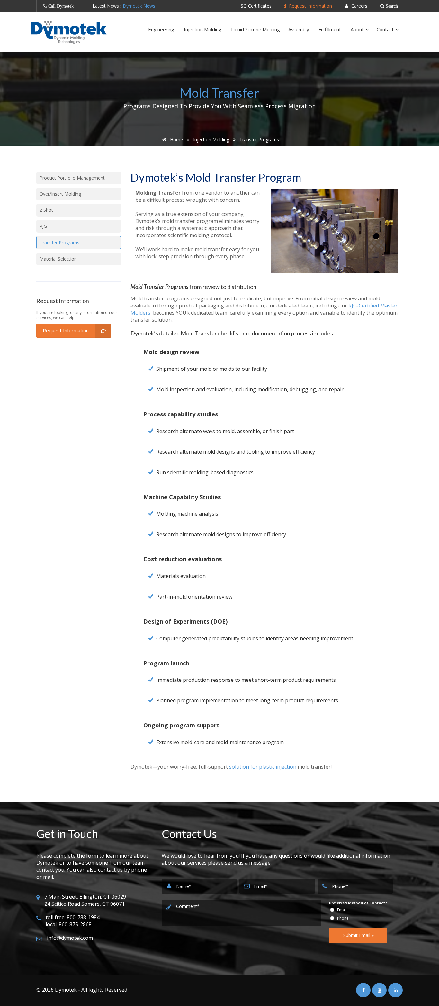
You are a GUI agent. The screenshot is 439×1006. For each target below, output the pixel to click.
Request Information (310, 6)
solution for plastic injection (262, 766)
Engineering (161, 29)
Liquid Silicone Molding (255, 29)
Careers (358, 6)
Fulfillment (330, 29)
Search (391, 6)
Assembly (299, 29)
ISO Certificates (255, 6)
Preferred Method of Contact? (358, 902)
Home (176, 140)
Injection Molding (203, 29)
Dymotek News (139, 6)
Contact (386, 29)
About (358, 29)
